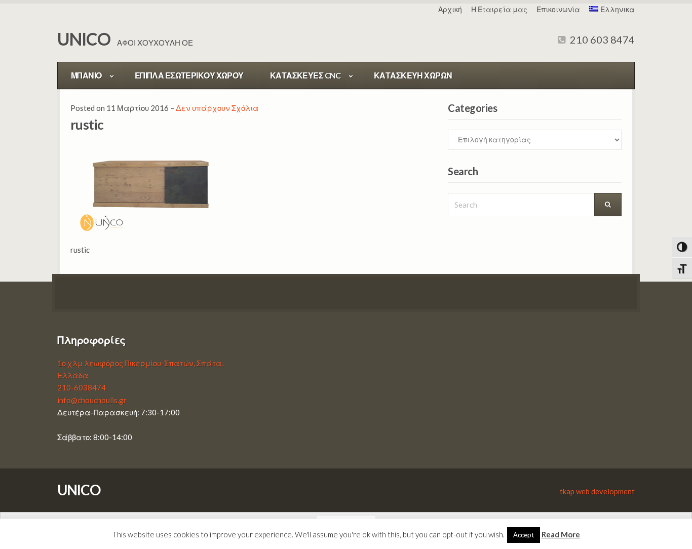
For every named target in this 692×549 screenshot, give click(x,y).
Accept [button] (523, 535)
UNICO (83, 38)
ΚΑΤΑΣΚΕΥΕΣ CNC (305, 75)
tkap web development (597, 491)
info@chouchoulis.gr (92, 400)
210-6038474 (81, 387)
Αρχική (450, 9)
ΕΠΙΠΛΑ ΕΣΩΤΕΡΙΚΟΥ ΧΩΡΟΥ (189, 75)
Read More (561, 534)
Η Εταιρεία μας (499, 9)
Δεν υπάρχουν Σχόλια (217, 107)
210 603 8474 (601, 39)
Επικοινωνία (558, 9)
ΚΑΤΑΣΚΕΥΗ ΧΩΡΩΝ (413, 75)
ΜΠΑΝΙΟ (86, 75)
